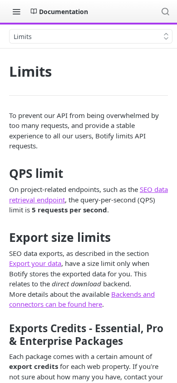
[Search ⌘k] (165, 11)
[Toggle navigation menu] (16, 11)
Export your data (35, 263)
